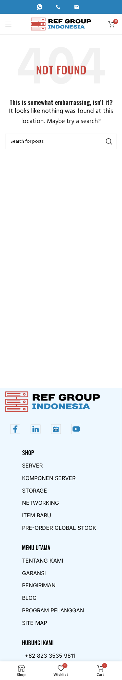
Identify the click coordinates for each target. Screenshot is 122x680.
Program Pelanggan (53, 610)
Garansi (34, 573)
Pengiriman (39, 585)
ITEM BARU (36, 515)
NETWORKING (40, 502)
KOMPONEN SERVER (49, 478)
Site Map (34, 622)
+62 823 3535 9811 (50, 655)
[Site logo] (61, 23)
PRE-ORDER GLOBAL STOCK (59, 527)
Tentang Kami (42, 560)
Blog (29, 597)
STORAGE (34, 490)
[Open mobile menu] (8, 24)
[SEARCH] (109, 141)
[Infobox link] (42, 7)
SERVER (32, 465)
